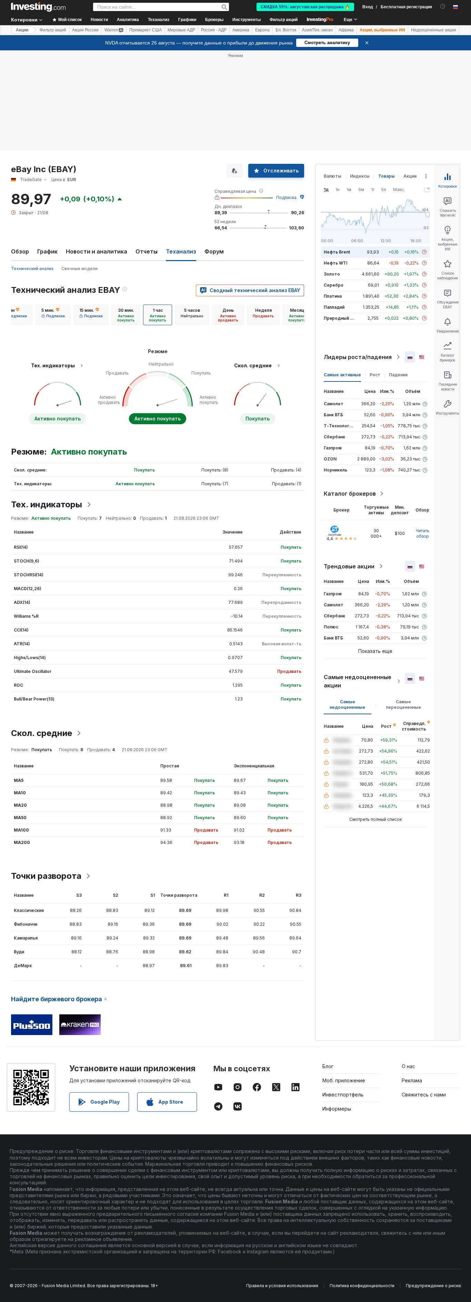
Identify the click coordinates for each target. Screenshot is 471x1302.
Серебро (333, 285)
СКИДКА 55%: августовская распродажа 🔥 (305, 6)
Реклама (412, 1080)
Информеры (336, 1109)
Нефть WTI (335, 263)
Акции (22, 30)
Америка (240, 30)
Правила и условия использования (282, 1285)
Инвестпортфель (342, 1094)
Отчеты (147, 251)
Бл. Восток (285, 30)
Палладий (334, 307)
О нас (408, 1066)
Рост (375, 374)
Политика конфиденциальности (362, 1285)
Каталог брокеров (350, 493)
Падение (398, 374)
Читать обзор (422, 533)
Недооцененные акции (433, 30)
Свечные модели (79, 268)
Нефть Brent (337, 252)
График (47, 251)
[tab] (53, 315)
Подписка (286, 197)
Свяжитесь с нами (424, 1094)
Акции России (85, 30)
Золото (332, 274)
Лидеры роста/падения (358, 357)
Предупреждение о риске (433, 1285)
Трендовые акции (349, 566)
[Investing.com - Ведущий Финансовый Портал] (38, 7)
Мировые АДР (181, 30)
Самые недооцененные (347, 704)
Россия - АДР (214, 30)
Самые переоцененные (403, 704)
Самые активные (342, 374)
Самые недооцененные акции (357, 681)
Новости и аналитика (96, 251)
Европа (262, 30)
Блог (327, 1066)
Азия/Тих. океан (317, 30)
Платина (333, 296)
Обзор (20, 251)
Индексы (360, 176)
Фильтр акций (284, 19)
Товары (386, 176)
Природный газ (340, 318)
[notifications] (443, 6)
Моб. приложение (343, 1080)
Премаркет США (145, 30)
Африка (346, 30)
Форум (214, 251)
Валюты (332, 176)
